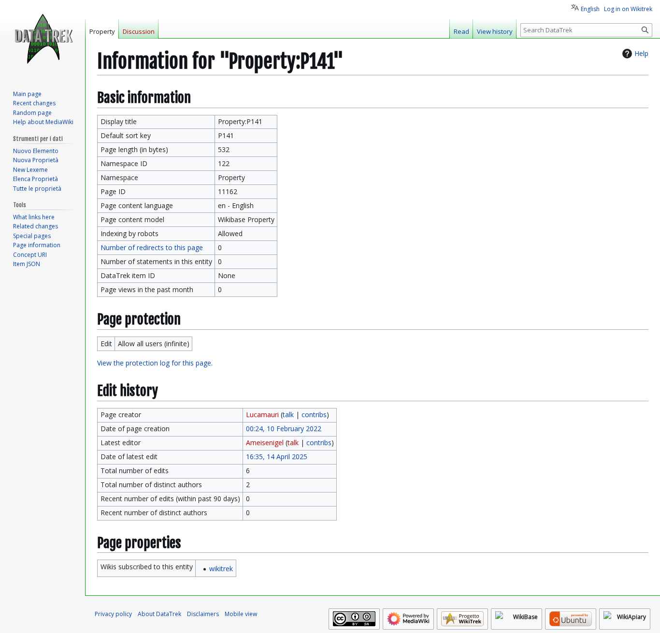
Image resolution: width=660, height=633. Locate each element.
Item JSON (26, 264)
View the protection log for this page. (155, 362)
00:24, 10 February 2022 (283, 428)
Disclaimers (203, 614)
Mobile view (241, 614)
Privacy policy (113, 614)
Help (641, 53)
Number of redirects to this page (151, 247)
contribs (314, 414)
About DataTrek (159, 614)
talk (288, 414)
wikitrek (221, 568)
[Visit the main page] (42, 38)
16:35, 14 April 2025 (276, 456)
